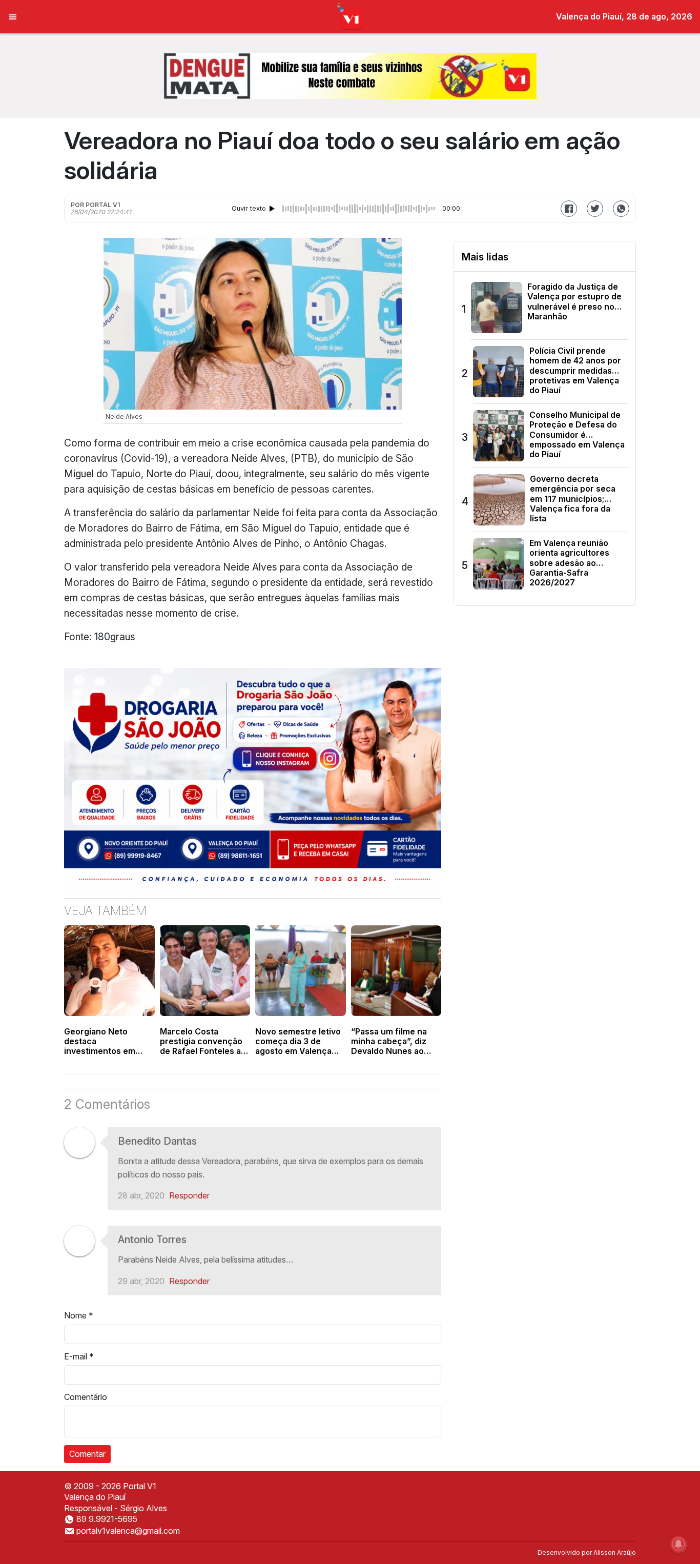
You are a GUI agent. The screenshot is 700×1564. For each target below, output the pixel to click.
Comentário (85, 1396)
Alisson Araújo (614, 1552)
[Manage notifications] (678, 1544)
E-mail (79, 1356)
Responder (189, 1195)
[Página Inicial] (350, 16)
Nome (78, 1315)
